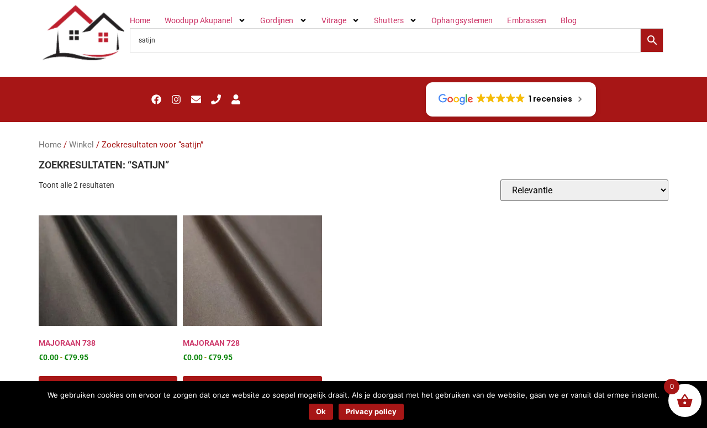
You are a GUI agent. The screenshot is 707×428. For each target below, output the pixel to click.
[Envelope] (196, 99)
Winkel (81, 145)
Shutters (389, 20)
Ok (321, 411)
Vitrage (334, 20)
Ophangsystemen (462, 20)
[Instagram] (176, 99)
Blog (568, 20)
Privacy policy (371, 411)
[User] (236, 99)
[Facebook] (156, 99)
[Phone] (216, 99)
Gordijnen (277, 20)
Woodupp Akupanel (199, 20)
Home (140, 20)
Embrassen (526, 20)
